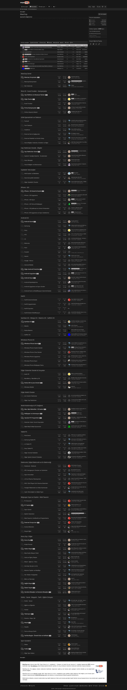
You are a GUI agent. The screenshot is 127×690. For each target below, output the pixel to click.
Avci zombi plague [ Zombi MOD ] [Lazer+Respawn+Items (83, 509)
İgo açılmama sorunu (75, 469)
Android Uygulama (30, 273)
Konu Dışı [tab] (43, 42)
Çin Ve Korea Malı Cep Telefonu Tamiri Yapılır (80, 395)
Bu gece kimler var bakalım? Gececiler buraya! (81, 539)
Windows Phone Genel (31, 343)
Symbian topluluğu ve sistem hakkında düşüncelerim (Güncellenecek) (86, 321)
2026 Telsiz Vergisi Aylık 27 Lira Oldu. (79, 142)
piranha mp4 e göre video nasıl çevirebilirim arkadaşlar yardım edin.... (86, 426)
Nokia (28, 61)
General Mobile (28, 265)
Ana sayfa (25, 6)
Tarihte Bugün (74, 635)
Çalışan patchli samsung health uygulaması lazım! (82, 225)
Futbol (26, 649)
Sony (25, 230)
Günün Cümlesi (74, 561)
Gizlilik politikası (84, 685)
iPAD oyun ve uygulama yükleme (78, 434)
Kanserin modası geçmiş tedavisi (78, 582)
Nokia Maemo (28, 330)
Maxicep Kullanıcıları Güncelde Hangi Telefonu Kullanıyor (40, 66)
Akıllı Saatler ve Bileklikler (31, 173)
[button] (46, 6)
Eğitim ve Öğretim (29, 605)
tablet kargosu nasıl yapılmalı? (77, 443)
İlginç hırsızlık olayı (75, 556)
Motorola (27, 243)
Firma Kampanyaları (30, 108)
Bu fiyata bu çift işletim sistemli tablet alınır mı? (81, 456)
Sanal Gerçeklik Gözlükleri (31, 178)
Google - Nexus (28, 260)
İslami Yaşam (28, 588)
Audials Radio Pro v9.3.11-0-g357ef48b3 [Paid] (83, 273)
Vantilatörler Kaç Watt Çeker (77, 491)
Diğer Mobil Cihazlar (28, 392)
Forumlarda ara (33, 9)
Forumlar (34, 6)
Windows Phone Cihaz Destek (33, 352)
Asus (25, 247)
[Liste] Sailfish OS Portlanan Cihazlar (79, 334)
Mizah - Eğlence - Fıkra (30, 562)
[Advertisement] (54, 29)
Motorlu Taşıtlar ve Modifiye (32, 570)
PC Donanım (28, 501)
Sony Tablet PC (28, 448)
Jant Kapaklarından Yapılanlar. (77, 574)
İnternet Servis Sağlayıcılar (32, 134)
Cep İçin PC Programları (31, 418)
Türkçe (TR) (32, 685)
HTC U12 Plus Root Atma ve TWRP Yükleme (80, 234)
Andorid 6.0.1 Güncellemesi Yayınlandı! (36, 59)
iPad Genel (27, 435)
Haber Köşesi (28, 549)
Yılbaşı (72, 85)
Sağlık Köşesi (28, 583)
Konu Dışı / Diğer (26, 536)
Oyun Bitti (73, 622)
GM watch (75, 172)
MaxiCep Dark (24, 685)
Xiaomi (26, 256)
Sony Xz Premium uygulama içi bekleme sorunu (81, 229)
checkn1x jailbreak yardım (77, 207)
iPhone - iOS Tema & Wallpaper (33, 204)
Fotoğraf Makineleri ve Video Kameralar (36, 488)
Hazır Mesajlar (28, 160)
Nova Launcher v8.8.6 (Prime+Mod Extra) (80, 281)
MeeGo (26, 326)
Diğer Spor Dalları (29, 653)
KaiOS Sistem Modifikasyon (32, 313)
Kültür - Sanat (28, 601)
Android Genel (60, 52)
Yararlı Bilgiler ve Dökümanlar (33, 164)
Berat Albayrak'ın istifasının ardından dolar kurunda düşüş (83, 548)
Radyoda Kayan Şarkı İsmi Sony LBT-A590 (80, 482)
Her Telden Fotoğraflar (31, 575)
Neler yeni (42, 6)
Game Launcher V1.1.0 (76, 504)
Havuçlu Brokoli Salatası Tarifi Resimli (79, 552)
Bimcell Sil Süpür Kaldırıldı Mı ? (77, 124)
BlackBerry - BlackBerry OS (32, 378)
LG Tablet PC (28, 444)
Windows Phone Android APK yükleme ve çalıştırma (84, 347)
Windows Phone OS (27, 340)
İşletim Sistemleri (29, 514)
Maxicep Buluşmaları (30, 81)
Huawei (26, 252)
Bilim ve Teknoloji (29, 579)
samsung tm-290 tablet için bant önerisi (79, 439)
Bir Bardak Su (74, 617)
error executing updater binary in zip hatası (80, 264)
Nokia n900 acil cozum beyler (77, 329)
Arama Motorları (29, 527)
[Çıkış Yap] (105, 6)
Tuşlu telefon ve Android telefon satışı (36, 49)
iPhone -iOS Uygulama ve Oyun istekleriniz (36, 213)
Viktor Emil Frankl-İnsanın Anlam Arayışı (79, 626)
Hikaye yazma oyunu (75, 591)
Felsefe (26, 627)
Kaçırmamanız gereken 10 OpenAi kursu (80, 164)
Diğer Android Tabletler (31, 453)
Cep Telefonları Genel (61, 54)
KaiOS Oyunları (28, 308)
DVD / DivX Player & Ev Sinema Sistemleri (36, 483)
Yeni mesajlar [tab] (25, 42)
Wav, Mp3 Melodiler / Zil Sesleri (33, 409)
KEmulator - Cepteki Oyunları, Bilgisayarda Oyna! (81, 417)
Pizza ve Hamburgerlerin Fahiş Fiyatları (79, 103)
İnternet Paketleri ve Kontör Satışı (34, 138)
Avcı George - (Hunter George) (77, 630)
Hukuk (26, 609)
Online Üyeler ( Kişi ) (96, 29)
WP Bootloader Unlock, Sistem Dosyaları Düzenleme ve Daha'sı (85, 356)
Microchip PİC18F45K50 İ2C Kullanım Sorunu (81, 517)
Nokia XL (73, 386)
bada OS (26, 374)
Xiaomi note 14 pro (75, 255)
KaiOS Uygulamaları (30, 304)
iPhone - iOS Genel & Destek (63, 47)
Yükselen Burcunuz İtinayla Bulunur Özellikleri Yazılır (82, 565)
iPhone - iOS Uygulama (31, 195)
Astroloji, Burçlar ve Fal (31, 566)
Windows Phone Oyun (30, 361)
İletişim (66, 685)
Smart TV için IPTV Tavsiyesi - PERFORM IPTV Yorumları (83, 478)
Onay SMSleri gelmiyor (76, 129)
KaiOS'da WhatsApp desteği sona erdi (79, 303)
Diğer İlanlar (60, 49)
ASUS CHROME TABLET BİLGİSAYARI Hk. (79, 247)
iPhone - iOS (25, 187)
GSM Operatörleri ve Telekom (31, 117)
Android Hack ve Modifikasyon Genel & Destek (37, 291)
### (72, 530)
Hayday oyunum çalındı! (78, 199)
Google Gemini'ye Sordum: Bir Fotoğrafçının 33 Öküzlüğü (83, 487)
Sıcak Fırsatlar (28, 103)
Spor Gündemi (26, 641)
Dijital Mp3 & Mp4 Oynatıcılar (32, 426)
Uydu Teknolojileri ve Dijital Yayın (33, 492)
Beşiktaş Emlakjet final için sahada (78, 652)
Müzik (26, 622)
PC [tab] (72, 42)
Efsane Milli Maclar (75, 648)
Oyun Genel (27, 509)
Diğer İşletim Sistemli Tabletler (33, 457)
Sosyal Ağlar (27, 531)
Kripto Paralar (28, 544)
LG (25, 239)
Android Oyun (28, 278)
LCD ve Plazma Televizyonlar (32, 479)
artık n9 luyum (74, 325)
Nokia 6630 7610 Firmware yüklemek (79, 382)
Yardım (96, 685)
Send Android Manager (29, 63)
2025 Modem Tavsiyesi (76, 465)
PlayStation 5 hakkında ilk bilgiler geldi (79, 474)
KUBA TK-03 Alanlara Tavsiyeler (78, 569)
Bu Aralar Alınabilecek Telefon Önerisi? (39, 54)
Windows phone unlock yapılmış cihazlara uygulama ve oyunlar (85, 360)
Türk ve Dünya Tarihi (30, 631)
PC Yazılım (27, 505)
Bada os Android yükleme (76, 373)
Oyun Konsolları (29, 474)
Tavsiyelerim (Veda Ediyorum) (79, 421)
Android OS (25, 218)
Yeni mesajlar (24, 9)
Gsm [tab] (67, 42)
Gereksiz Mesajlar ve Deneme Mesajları (36, 592)
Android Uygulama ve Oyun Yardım (34, 286)
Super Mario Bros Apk (77, 286)
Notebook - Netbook (30, 466)
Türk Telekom (28, 125)
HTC (25, 234)
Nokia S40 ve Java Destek (32, 383)
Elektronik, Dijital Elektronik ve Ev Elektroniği (36, 462)
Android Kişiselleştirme (31, 282)
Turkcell (26, 121)
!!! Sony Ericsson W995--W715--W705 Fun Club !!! (81, 399)
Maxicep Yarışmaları (30, 77)
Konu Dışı (27, 540)
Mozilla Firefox (60, 56)
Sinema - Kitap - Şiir (29, 618)
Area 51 (72, 578)
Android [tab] (57, 42)
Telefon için (32, 68)
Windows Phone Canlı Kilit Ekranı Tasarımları (80, 364)
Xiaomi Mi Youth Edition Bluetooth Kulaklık (80, 155)
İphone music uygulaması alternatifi (79, 194)
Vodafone (27, 130)
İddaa (26, 644)
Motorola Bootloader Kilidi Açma (78, 242)
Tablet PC (24, 432)
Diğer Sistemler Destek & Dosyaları (33, 370)
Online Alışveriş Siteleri (31, 112)
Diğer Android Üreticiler (31, 269)
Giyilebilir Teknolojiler (28, 170)
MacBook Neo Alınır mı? (76, 111)
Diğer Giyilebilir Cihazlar (31, 182)
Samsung (27, 226)
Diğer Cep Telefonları (30, 400)
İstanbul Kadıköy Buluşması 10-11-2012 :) (86, 81)
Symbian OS (28, 322)
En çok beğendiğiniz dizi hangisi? (78, 613)
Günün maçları (74, 643)
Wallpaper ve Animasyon (62, 68)
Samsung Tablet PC (29, 440)
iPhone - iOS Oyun (29, 200)
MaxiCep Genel (26, 74)
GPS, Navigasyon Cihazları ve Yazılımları (35, 470)
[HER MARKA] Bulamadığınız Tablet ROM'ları (80, 452)
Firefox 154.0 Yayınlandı (29, 56)
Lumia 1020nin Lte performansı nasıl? (79, 343)
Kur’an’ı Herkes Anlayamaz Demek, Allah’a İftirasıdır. (82, 587)
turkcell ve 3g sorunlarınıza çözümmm (79, 120)
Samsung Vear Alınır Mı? (76, 177)
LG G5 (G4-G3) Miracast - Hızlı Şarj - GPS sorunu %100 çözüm (84, 238)
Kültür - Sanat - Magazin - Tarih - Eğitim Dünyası (37, 597)
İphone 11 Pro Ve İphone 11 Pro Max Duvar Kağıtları (85, 203)
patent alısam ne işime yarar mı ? (78, 609)
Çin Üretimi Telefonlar (30, 396)
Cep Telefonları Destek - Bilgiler (31, 148)
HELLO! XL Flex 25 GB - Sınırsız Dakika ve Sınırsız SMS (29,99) (84, 137)
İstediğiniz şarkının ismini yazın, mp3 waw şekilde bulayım (83, 408)
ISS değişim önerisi (75, 133)
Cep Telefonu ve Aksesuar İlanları (34, 95)
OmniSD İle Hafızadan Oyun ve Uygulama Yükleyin (82, 312)
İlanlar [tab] (50, 42)
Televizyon (27, 614)
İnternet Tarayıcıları (30, 522)
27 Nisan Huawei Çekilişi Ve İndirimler (79, 107)
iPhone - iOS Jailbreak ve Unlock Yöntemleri (36, 208)
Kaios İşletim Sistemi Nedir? (77, 299)
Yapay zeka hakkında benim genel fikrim (80, 526)
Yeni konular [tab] (34, 42)
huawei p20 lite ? (28, 52)
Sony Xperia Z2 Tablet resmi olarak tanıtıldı (80, 447)
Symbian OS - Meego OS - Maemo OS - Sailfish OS (38, 318)
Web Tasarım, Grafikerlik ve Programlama (36, 518)
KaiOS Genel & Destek (30, 300)
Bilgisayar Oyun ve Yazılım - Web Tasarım (35, 497)
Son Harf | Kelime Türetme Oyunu (78, 277)
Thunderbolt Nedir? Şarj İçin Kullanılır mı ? (80, 500)
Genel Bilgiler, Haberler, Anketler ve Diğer (36, 143)
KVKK (91, 685)
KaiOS (23, 296)
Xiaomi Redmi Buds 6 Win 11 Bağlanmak (80, 181)
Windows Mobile (29, 387)
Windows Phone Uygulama (32, 356)
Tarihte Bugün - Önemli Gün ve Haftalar (36, 635)
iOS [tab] (62, 42)
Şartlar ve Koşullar (75, 685)
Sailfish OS (27, 335)
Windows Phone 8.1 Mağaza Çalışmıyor (79, 351)
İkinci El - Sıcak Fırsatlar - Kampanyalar (34, 91)
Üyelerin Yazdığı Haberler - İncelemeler (35, 156)
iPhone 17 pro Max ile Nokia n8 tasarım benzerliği (41, 47)
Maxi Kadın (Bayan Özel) (31, 553)
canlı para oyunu (76, 212)
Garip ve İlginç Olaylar (30, 557)
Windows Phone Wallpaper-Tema (34, 365)
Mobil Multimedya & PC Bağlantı (32, 406)
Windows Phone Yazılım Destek (33, 348)
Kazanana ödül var (75, 76)
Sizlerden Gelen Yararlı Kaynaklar (34, 422)
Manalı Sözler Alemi (75, 159)
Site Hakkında (28, 86)
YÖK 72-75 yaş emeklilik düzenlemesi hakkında (81, 604)
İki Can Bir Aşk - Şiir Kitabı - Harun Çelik (79, 600)
